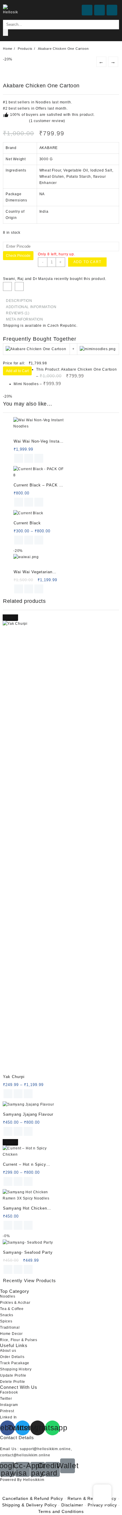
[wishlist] (28, 458)
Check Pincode (18, 256)
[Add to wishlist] (7, 286)
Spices (6, 1321)
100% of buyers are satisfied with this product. (51, 115)
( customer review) (47, 121)
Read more (18, 588)
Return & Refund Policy (92, 1498)
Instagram (9, 1405)
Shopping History (16, 1369)
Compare (19, 286)
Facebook (9, 1392)
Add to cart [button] (18, 458)
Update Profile (13, 1375)
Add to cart (87, 262)
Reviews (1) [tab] (18, 313)
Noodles (43, 102)
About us (8, 1351)
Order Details (12, 1357)
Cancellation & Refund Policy (32, 1498)
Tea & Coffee (12, 1309)
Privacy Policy (102, 1505)
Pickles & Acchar (15, 1303)
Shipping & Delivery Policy (29, 1505)
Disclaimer (72, 1505)
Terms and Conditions (61, 1511)
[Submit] (5, 32)
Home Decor (11, 1334)
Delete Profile (12, 1382)
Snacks (6, 1315)
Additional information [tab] (31, 307)
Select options (18, 540)
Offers (41, 108)
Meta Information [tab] (24, 319)
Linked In (8, 1417)
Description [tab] (19, 301)
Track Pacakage (14, 1363)
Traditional (10, 1327)
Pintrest (7, 1411)
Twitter (6, 1399)
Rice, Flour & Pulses (18, 1340)
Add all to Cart (17, 371)
